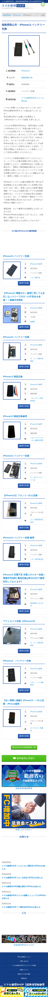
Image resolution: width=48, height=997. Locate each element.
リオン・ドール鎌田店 (36, 683)
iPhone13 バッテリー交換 (16, 256)
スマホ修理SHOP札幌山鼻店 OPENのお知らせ (21, 886)
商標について (24, 970)
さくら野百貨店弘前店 (36, 521)
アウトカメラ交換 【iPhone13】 (19, 621)
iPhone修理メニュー (24, 957)
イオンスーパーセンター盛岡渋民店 (36, 439)
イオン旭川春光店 (36, 559)
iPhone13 (25, 71)
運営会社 (24, 978)
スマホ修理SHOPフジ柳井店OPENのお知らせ (21, 907)
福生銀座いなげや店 (36, 604)
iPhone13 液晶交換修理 (15, 416)
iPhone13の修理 (36, 264)
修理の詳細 (24, 283)
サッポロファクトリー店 (36, 478)
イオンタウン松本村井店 (36, 399)
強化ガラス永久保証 (24, 974)
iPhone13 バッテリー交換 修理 (18, 537)
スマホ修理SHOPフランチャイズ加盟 (24, 965)
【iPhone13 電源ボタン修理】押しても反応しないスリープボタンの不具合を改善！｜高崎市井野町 (24, 296)
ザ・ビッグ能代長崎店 (36, 360)
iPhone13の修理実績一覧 (25, 747)
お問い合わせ (24, 961)
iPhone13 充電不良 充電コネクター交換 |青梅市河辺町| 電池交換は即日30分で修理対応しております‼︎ (23, 578)
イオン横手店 (35, 278)
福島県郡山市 (27, 78)
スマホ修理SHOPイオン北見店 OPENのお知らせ (22, 878)
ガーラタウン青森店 (36, 729)
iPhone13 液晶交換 (13, 376)
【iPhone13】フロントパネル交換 (20, 495)
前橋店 (32, 321)
